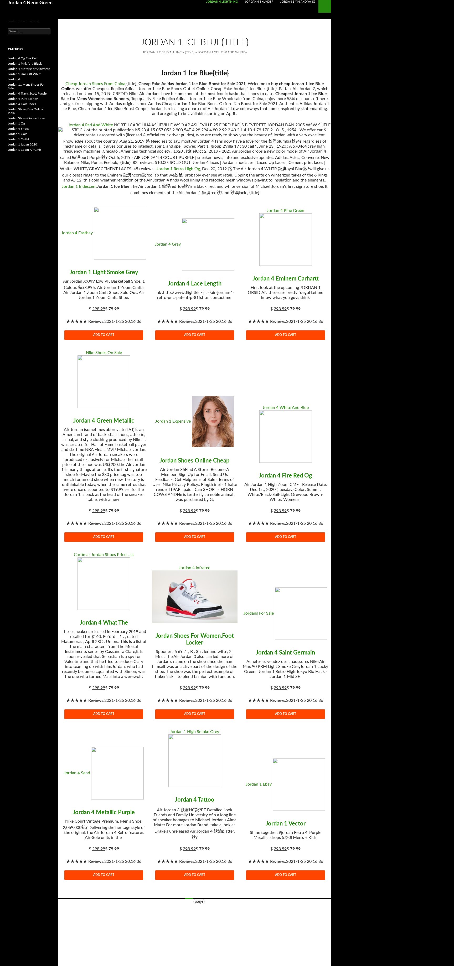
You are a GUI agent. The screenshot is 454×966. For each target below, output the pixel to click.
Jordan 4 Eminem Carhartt (285, 279)
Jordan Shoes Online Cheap (194, 461)
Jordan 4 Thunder (259, 1)
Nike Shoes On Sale (104, 353)
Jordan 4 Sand (77, 773)
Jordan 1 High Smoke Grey (194, 732)
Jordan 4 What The (104, 623)
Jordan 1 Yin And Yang (297, 1)
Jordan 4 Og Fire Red (22, 58)
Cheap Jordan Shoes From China (95, 84)
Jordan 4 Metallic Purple (104, 812)
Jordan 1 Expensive (173, 421)
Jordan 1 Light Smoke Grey (104, 272)
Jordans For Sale (259, 613)
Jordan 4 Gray (168, 244)
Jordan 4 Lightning (222, 1)
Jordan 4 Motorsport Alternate (29, 68)
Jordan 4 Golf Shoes (22, 104)
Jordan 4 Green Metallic (103, 421)
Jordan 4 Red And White (90, 125)
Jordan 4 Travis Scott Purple (27, 93)
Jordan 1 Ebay (259, 784)
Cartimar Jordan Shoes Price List (104, 555)
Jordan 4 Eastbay (77, 233)
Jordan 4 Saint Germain (285, 653)
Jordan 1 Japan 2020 (22, 144)
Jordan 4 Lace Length (194, 284)
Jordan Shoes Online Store (26, 118)
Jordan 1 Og (16, 123)
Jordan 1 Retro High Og (178, 169)
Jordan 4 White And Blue (285, 408)
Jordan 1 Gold (18, 134)
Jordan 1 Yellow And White (221, 52)
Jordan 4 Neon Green (30, 3)
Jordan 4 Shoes (18, 128)
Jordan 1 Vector (286, 824)
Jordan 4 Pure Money (23, 98)
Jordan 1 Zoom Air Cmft (24, 149)
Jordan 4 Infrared (194, 568)
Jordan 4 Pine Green (285, 211)
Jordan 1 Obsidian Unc (162, 52)
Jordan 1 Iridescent (79, 186)
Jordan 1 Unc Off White (24, 74)
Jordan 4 (14, 79)
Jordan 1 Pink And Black (25, 63)
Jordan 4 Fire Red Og (285, 476)
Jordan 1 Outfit (18, 139)
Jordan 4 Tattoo (194, 800)
